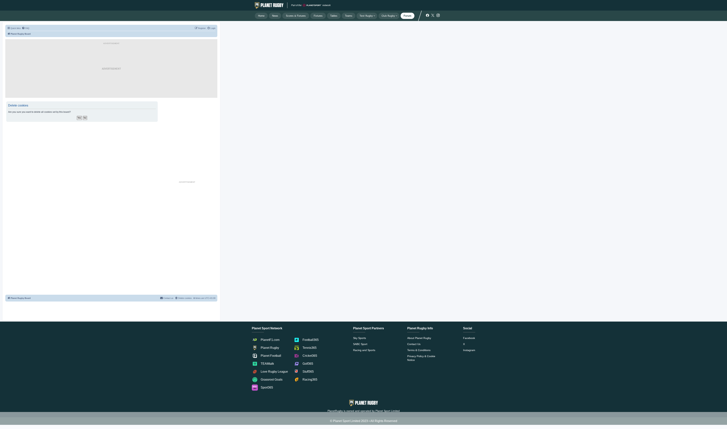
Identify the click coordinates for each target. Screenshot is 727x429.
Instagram (469, 350)
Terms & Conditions (419, 350)
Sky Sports (359, 338)
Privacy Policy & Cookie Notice (421, 358)
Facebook (469, 338)
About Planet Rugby (419, 338)
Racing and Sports (364, 350)
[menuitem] (25, 28)
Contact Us (413, 344)
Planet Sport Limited (387, 410)
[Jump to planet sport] (312, 5)
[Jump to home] (269, 5)
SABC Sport (360, 344)
